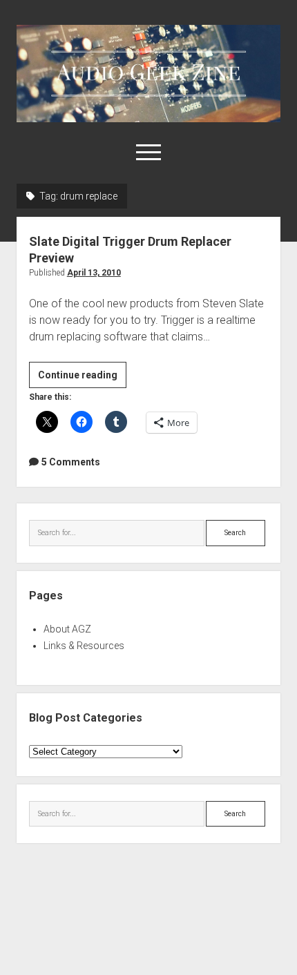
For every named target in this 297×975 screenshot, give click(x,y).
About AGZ (67, 629)
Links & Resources (84, 645)
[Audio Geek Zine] (148, 117)
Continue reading (82, 378)
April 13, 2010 (94, 273)
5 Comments (70, 461)
